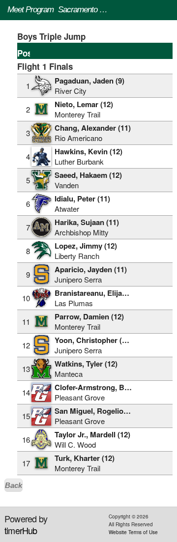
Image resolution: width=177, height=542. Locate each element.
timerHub (20, 530)
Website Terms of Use (133, 532)
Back (13, 485)
